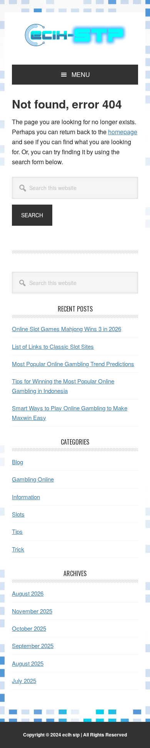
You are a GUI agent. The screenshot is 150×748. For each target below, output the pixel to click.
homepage (122, 131)
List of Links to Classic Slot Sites (53, 346)
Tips (17, 531)
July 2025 (24, 680)
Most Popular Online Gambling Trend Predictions (73, 364)
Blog (17, 462)
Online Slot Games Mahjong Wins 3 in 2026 (66, 329)
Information (26, 497)
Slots (18, 514)
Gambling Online (33, 479)
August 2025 (27, 663)
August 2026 (27, 593)
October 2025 (29, 628)
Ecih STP (75, 35)
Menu (81, 74)
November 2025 (32, 611)
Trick (18, 549)
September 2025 (32, 645)
